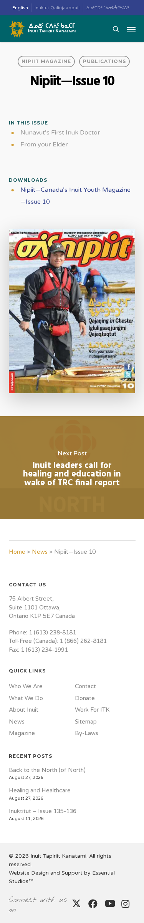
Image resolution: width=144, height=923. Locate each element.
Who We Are (26, 686)
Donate (85, 698)
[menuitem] (20, 7)
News (40, 551)
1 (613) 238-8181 (52, 632)
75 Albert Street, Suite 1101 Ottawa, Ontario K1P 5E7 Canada (42, 607)
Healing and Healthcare (40, 790)
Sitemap (86, 721)
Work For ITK (92, 709)
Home (17, 551)
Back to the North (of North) (47, 770)
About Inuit (23, 709)
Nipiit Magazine (46, 61)
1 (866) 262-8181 (83, 640)
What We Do (26, 698)
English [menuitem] (20, 7)
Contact (85, 686)
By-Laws (86, 733)
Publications (104, 61)
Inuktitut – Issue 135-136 (42, 811)
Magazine (22, 733)
